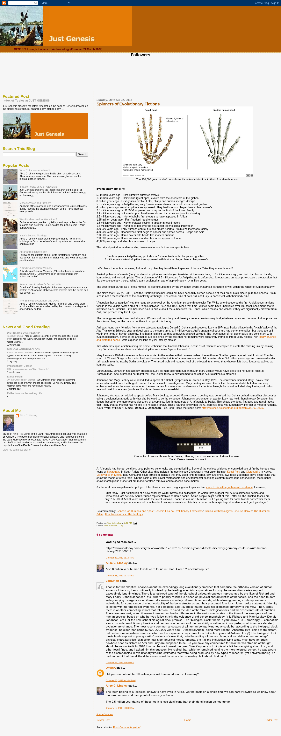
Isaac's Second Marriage (33, 235)
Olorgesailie (253, 471)
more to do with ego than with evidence (229, 487)
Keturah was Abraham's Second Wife (40, 284)
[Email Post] (135, 523)
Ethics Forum (15, 376)
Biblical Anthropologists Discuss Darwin (228, 511)
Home (187, 720)
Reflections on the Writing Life (24, 393)
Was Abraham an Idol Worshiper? (38, 219)
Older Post (272, 720)
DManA (111, 667)
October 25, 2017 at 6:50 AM (120, 662)
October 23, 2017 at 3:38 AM (120, 575)
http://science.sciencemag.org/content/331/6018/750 (233, 407)
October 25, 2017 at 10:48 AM (121, 680)
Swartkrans (113, 471)
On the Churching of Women (21, 380)
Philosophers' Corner (19, 365)
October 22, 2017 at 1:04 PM (120, 557)
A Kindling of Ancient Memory (36, 268)
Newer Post (103, 720)
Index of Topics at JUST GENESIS (26, 100)
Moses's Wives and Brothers (35, 203)
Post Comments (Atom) (127, 727)
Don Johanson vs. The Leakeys (124, 514)
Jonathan (112, 580)
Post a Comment (104, 714)
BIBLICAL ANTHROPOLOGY (23, 349)
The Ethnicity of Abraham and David (39, 300)
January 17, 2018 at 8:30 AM (120, 708)
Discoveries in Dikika (109, 474)
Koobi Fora (233, 471)
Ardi (106, 526)
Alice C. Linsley (117, 562)
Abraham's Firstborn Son (33, 251)
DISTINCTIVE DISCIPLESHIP (23, 332)
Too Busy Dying (15, 336)
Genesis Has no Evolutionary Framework (178, 511)
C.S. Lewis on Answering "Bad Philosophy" (28, 369)
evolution (113, 526)
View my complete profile (17, 449)
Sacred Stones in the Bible (20, 352)
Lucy (121, 526)
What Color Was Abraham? (35, 170)
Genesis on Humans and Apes (135, 511)
